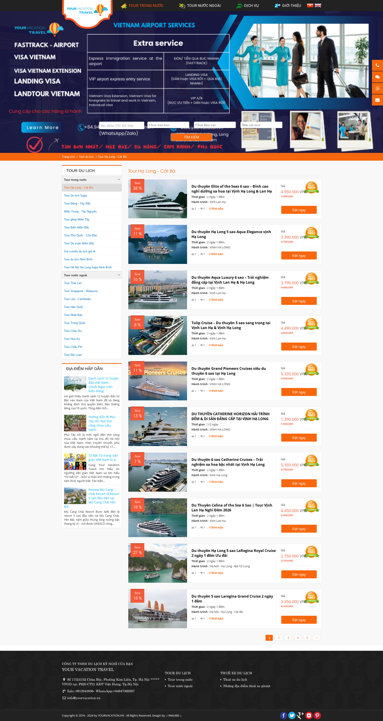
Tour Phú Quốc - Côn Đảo (80, 235)
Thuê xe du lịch (235, 679)
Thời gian (198, 197)
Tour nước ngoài (75, 275)
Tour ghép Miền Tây (77, 219)
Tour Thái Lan (73, 283)
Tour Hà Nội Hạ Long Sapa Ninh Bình (88, 267)
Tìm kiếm (191, 137)
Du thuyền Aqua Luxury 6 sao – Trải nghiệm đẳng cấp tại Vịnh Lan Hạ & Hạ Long (230, 280)
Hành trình (200, 202)
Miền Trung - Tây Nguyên (80, 211)
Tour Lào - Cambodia (77, 299)
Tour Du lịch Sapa (75, 195)
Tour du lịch (86, 156)
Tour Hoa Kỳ (72, 339)
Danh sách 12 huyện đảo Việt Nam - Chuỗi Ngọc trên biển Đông (103, 384)
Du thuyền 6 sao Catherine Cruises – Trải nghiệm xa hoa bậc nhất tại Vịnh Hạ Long (228, 462)
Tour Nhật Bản (73, 315)
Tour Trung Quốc (75, 323)
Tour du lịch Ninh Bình (78, 259)
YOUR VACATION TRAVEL (88, 669)
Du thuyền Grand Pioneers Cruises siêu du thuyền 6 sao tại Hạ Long (229, 371)
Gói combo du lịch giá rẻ (79, 251)
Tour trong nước (75, 179)
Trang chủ (68, 156)
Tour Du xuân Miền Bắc (79, 243)
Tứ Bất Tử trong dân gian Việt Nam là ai (103, 457)
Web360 (173, 715)
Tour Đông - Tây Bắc (77, 203)
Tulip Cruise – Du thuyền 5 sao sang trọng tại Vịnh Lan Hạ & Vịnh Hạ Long (231, 325)
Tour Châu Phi (73, 347)
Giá (283, 186)
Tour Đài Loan (73, 355)
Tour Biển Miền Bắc (76, 227)
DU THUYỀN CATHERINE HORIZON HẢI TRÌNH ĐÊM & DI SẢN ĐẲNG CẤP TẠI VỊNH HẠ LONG (231, 416)
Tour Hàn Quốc (73, 307)
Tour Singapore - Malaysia (81, 291)
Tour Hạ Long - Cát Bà (112, 156)
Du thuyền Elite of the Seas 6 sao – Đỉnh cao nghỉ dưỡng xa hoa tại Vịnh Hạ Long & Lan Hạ (232, 189)
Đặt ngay (299, 210)
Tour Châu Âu (73, 331)
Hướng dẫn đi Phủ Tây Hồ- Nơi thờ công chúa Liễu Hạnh (101, 423)
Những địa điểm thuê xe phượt (246, 685)
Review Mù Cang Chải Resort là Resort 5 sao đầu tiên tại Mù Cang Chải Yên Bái (91, 498)
